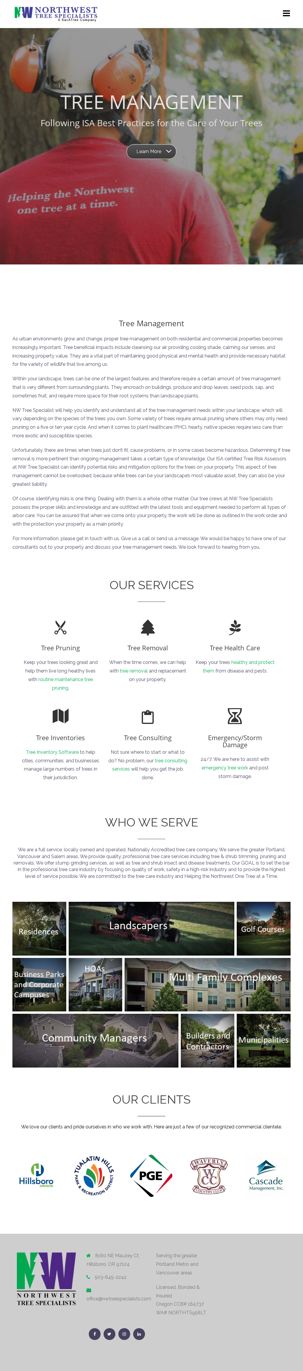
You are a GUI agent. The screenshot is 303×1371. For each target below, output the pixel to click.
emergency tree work (225, 768)
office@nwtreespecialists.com (118, 1299)
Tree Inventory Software (52, 752)
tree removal (134, 671)
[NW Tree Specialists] (55, 14)
